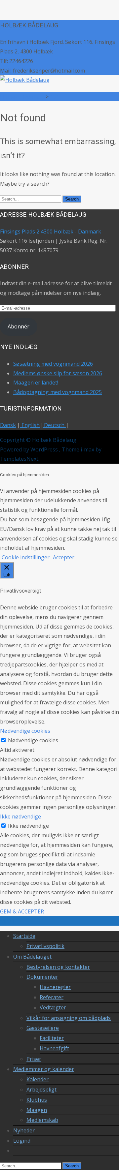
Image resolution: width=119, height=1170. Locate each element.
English (30, 425)
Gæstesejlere (42, 1027)
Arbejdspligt (41, 1089)
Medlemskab (42, 1120)
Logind (21, 1140)
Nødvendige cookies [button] (25, 730)
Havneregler (55, 987)
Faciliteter (52, 1038)
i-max (88, 449)
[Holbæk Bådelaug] (25, 79)
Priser (33, 1058)
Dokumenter (42, 976)
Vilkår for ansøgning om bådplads (68, 1018)
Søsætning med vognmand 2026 (53, 363)
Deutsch (54, 425)
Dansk (8, 425)
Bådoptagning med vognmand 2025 (57, 392)
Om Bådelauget (32, 956)
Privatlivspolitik (45, 946)
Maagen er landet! (35, 382)
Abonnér (18, 326)
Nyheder (24, 1130)
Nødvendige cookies (33, 740)
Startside (24, 935)
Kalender (37, 1079)
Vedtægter (53, 1007)
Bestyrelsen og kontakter (58, 966)
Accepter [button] (63, 557)
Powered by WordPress (29, 449)
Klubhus (36, 1099)
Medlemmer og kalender (43, 1069)
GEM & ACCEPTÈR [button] (22, 911)
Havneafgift (54, 1048)
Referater (51, 997)
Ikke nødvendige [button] (20, 816)
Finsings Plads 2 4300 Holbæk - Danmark (50, 231)
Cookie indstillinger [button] (26, 557)
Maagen (36, 1110)
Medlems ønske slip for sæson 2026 (57, 373)
